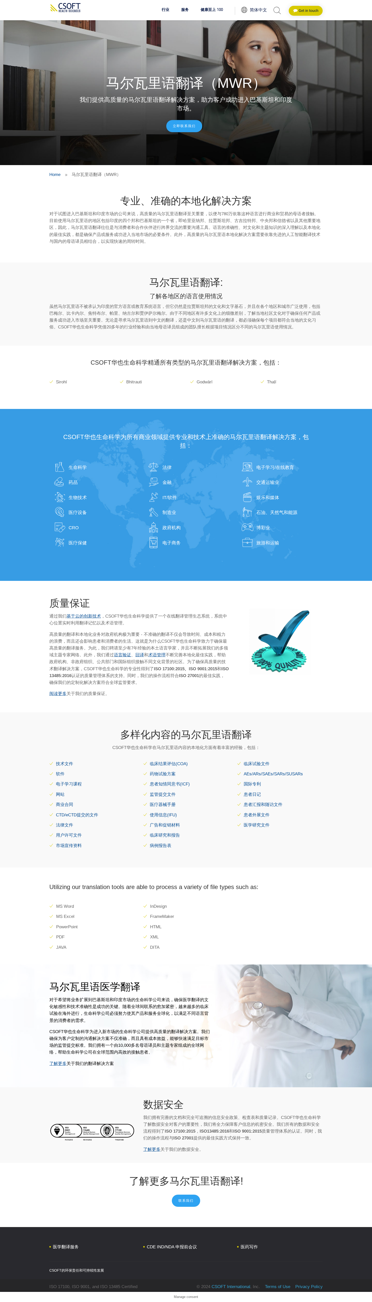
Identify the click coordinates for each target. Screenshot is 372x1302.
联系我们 (186, 1200)
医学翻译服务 (66, 1247)
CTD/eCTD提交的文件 (77, 815)
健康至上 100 (212, 10)
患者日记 (252, 794)
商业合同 (64, 804)
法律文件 (64, 825)
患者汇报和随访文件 (263, 804)
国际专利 (252, 784)
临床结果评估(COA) (169, 763)
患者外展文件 (257, 815)
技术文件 (64, 763)
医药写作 (249, 1247)
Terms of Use (278, 1286)
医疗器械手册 (163, 804)
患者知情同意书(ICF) (170, 784)
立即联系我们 (184, 126)
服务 (185, 10)
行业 (165, 10)
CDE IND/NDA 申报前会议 (172, 1247)
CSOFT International (231, 1286)
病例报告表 (160, 845)
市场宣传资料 (69, 845)
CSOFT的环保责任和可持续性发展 (76, 1270)
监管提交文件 (163, 794)
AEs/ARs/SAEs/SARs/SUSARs (273, 774)
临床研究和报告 (165, 835)
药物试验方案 (163, 774)
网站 (60, 794)
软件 (60, 774)
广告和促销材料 (165, 825)
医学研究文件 (257, 825)
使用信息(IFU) (163, 815)
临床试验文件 (257, 763)
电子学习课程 (69, 784)
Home (54, 174)
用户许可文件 (69, 835)
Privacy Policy (308, 1286)
